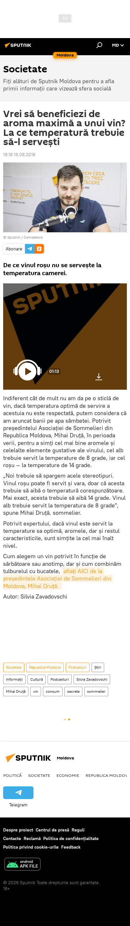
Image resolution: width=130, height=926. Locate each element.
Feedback (70, 847)
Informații (14, 679)
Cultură (36, 679)
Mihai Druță (16, 691)
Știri (97, 667)
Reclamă (32, 838)
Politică (12, 775)
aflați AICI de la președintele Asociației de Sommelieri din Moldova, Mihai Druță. (58, 578)
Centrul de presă (52, 830)
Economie (67, 775)
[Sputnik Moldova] (19, 47)
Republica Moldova (45, 667)
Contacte (12, 838)
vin (35, 691)
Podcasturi (77, 667)
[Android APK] (22, 865)
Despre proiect (18, 830)
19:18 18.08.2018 (19, 154)
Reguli (78, 830)
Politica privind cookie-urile (31, 847)
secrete (73, 691)
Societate (13, 667)
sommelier (96, 691)
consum (53, 691)
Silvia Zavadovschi (91, 679)
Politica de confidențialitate (71, 838)
